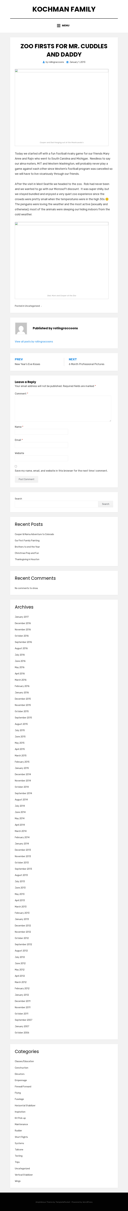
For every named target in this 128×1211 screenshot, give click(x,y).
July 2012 (20, 957)
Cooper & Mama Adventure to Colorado (34, 534)
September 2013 (23, 869)
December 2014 (23, 774)
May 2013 (20, 894)
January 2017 (22, 617)
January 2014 (22, 843)
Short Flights (21, 1137)
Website (19, 453)
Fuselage (19, 1099)
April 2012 (20, 976)
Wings (18, 1181)
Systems (19, 1143)
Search (18, 498)
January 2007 (22, 1026)
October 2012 (22, 938)
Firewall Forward (23, 1086)
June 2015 (20, 736)
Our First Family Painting (27, 540)
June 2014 (20, 812)
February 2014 (22, 837)
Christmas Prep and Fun (27, 553)
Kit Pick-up (20, 1118)
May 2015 (20, 743)
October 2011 (21, 1013)
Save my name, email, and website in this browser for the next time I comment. (61, 470)
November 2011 (22, 1007)
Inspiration (20, 1112)
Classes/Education (24, 1061)
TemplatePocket (63, 1202)
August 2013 (21, 875)
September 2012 (23, 944)
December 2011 (22, 1001)
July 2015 (20, 730)
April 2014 (20, 825)
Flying (18, 1093)
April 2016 (20, 673)
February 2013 (22, 913)
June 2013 (20, 887)
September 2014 (23, 793)
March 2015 (21, 755)
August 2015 (21, 724)
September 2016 (23, 642)
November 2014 (23, 780)
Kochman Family (64, 9)
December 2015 (23, 699)
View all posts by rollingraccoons (34, 341)
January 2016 (22, 692)
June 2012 (20, 963)
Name (19, 426)
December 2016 (23, 623)
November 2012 (23, 932)
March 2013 (21, 906)
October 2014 (22, 787)
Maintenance (21, 1124)
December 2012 (23, 925)
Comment (21, 393)
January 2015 (22, 768)
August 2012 (21, 950)
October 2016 (22, 636)
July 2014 (20, 806)
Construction (21, 1068)
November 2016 (23, 629)
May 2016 (20, 667)
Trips (17, 1162)
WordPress (88, 1202)
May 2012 (20, 969)
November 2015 (23, 705)
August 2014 (21, 799)
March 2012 (21, 982)
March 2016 (21, 680)
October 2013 (22, 862)
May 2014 (20, 818)
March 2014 (21, 831)
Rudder (18, 1130)
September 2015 (23, 717)
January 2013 (22, 919)
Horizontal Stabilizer (25, 1105)
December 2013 (23, 850)
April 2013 (20, 900)
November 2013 (23, 856)
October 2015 (22, 711)
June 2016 (20, 661)
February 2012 (22, 988)
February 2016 (22, 686)
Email (19, 440)
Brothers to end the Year (27, 547)
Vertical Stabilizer (24, 1175)
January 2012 (22, 995)
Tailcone (19, 1149)
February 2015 (22, 762)
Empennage (21, 1080)
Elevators (20, 1074)
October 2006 (22, 1032)
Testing (18, 1156)
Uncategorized (22, 1168)
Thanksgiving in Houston (27, 559)
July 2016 (20, 655)
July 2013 (20, 881)
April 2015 (20, 749)
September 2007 (23, 1020)
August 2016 (21, 648)
